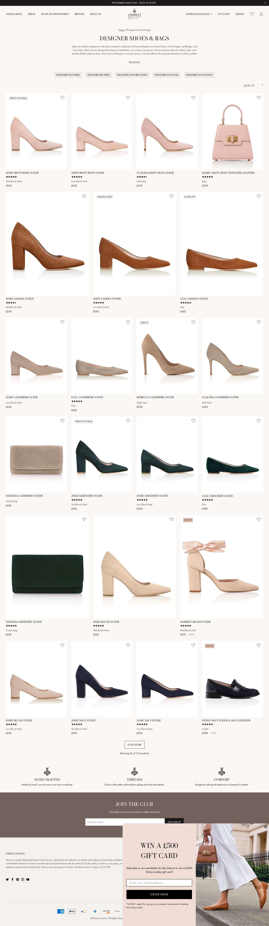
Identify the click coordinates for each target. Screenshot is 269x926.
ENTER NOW (159, 894)
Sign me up (174, 822)
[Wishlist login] (62, 97)
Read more (134, 61)
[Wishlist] (252, 14)
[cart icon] (261, 14)
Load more (134, 744)
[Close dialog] (266, 827)
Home (122, 30)
